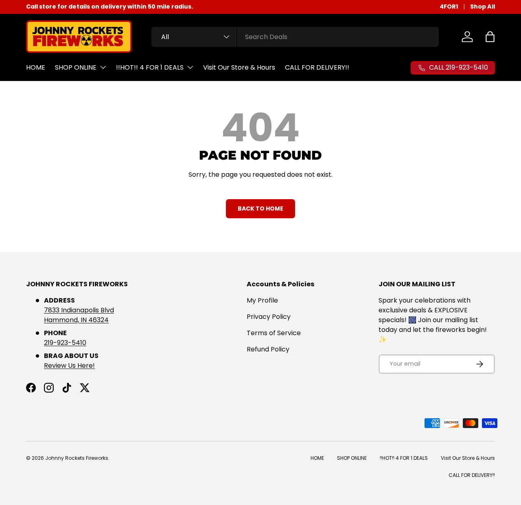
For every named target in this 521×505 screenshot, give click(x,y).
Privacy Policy (269, 316)
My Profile (262, 300)
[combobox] (295, 37)
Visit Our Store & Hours (239, 67)
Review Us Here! (69, 365)
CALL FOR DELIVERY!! (317, 67)
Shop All (482, 6)
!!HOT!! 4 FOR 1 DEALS (150, 67)
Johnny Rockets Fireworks (76, 458)
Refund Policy (268, 349)
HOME (35, 67)
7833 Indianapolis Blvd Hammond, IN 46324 (79, 315)
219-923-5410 (65, 342)
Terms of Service (274, 333)
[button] (490, 37)
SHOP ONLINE (75, 67)
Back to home (260, 208)
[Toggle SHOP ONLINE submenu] (103, 67)
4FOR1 (449, 6)
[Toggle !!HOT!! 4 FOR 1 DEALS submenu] (190, 67)
